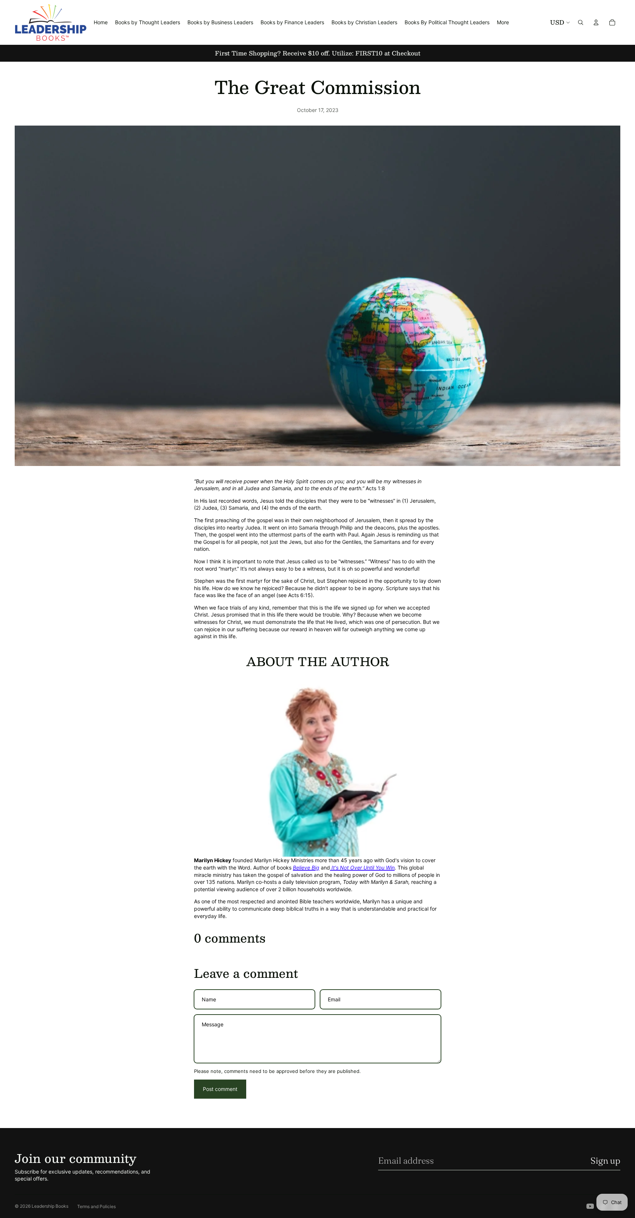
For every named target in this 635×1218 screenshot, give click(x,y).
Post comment (220, 1089)
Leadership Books (50, 1206)
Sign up (605, 1160)
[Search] (581, 22)
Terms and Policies (96, 1206)
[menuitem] (503, 22)
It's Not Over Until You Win (362, 867)
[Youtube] (590, 1206)
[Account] (596, 22)
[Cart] (612, 22)
